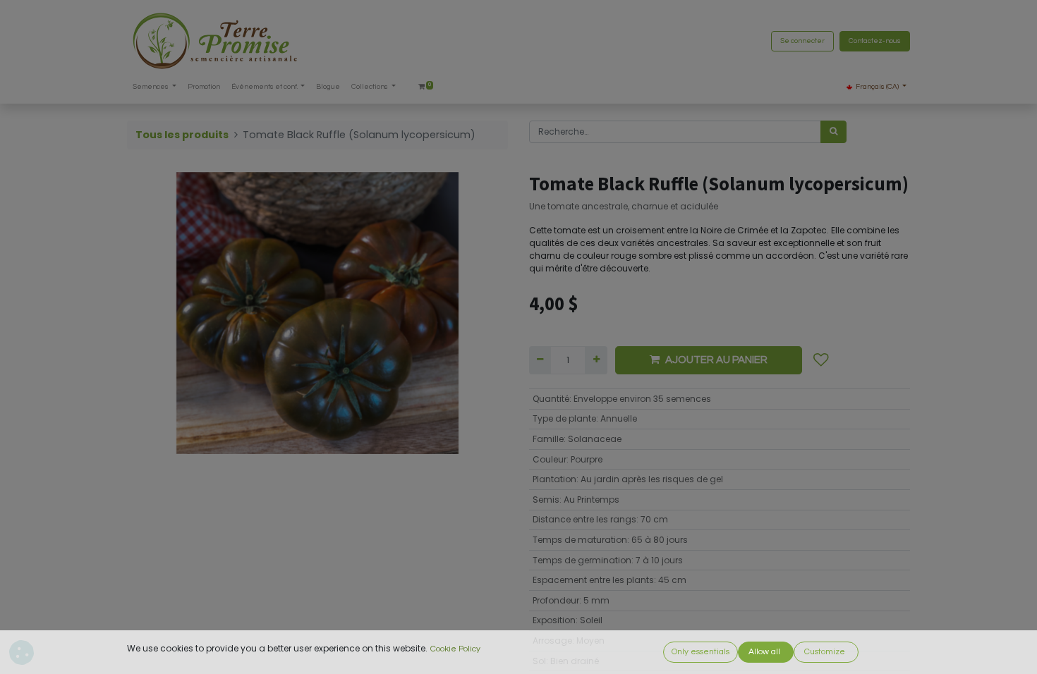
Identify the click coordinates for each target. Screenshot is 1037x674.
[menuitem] (204, 87)
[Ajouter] (596, 360)
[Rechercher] (833, 132)
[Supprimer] (540, 360)
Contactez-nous (875, 40)
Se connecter (802, 40)
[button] (821, 360)
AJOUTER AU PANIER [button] (716, 360)
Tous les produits (182, 135)
